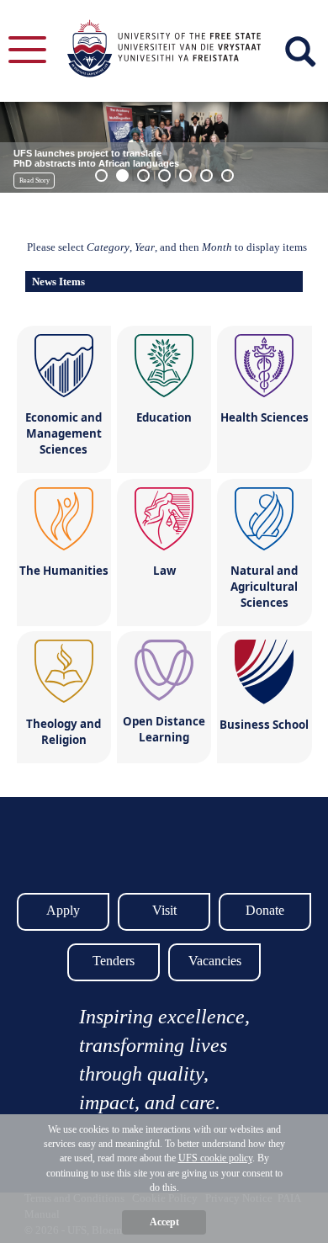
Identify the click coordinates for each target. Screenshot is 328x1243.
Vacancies (214, 960)
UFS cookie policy (215, 1158)
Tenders (114, 960)
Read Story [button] (34, 180)
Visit (164, 910)
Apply (63, 910)
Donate (265, 910)
